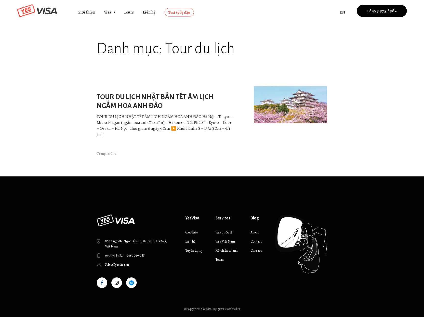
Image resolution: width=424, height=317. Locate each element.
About (255, 232)
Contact (256, 241)
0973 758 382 (114, 255)
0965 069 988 (135, 255)
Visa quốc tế (223, 232)
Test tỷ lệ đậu (179, 12)
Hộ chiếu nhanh (226, 250)
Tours (129, 12)
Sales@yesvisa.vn (117, 264)
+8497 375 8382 (382, 11)
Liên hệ (149, 12)
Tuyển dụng (193, 250)
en (342, 12)
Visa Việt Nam (225, 241)
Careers (256, 250)
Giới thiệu (86, 12)
